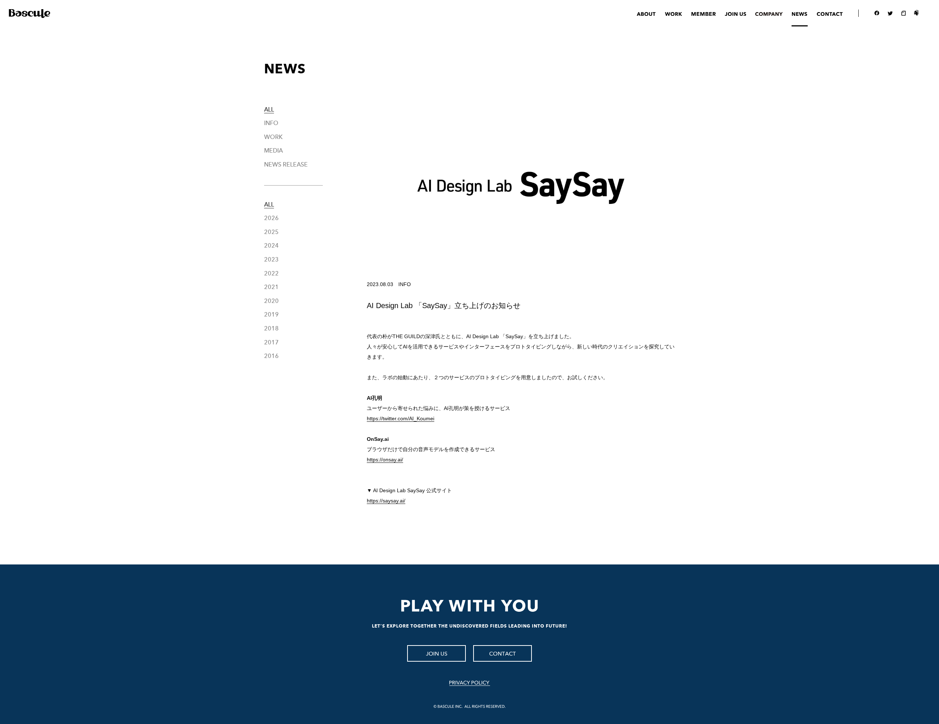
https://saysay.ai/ (386, 501)
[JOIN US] (436, 653)
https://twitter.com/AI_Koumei (400, 418)
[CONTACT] (502, 653)
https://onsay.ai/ (385, 459)
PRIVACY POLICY (469, 683)
